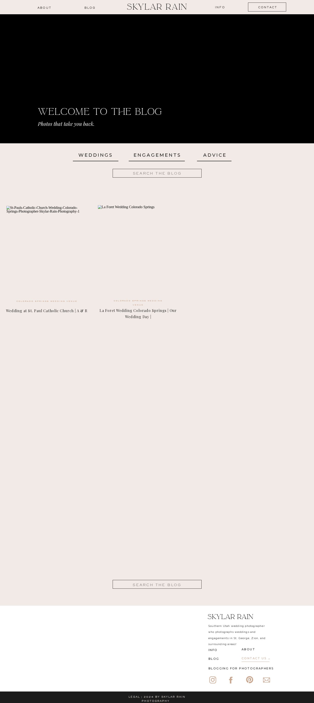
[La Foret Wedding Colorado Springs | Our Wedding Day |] (138, 251)
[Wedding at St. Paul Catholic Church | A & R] (46, 252)
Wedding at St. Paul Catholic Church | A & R (46, 310)
